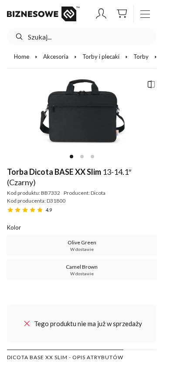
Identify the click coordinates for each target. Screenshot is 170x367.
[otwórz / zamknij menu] (145, 14)
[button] (101, 14)
